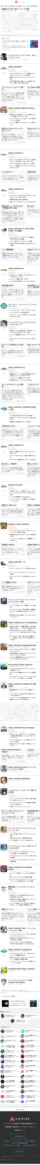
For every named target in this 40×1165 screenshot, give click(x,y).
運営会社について (20, 1130)
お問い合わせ (20, 1151)
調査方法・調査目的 (20, 1123)
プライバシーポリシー (29, 1127)
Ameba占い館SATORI (29, 1145)
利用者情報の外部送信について (14, 1127)
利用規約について (31, 1123)
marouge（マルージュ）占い (12, 1141)
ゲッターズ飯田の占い (30, 1141)
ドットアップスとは (9, 1123)
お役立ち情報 (20, 1109)
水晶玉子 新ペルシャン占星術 (12, 1145)
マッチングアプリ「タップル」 (20, 1139)
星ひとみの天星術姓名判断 (20, 1143)
